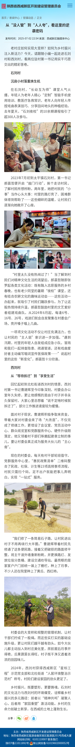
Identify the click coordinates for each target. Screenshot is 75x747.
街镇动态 (28, 17)
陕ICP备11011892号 (17, 743)
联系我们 (53, 739)
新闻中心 (14, 17)
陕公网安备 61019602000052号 (51, 743)
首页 (4, 17)
